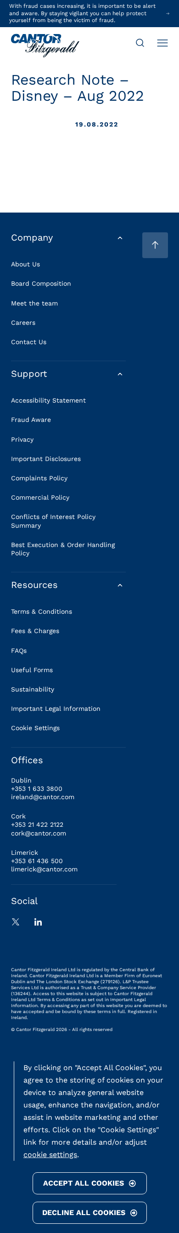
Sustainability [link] (32, 689)
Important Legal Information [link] (56, 708)
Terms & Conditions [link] (41, 611)
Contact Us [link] (28, 342)
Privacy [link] (22, 439)
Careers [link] (23, 322)
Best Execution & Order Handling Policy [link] (63, 549)
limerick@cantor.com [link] (44, 869)
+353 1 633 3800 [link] (36, 788)
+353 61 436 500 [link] (37, 860)
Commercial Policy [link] (40, 497)
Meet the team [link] (34, 303)
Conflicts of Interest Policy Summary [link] (53, 521)
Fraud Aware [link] (31, 419)
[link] (45, 46)
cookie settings (50, 1154)
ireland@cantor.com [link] (42, 797)
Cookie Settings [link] (35, 728)
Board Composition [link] (41, 283)
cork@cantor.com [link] (38, 833)
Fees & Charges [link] (35, 630)
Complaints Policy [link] (39, 478)
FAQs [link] (19, 650)
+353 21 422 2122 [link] (37, 824)
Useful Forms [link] (32, 670)
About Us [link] (25, 264)
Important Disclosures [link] (46, 458)
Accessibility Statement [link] (48, 400)
